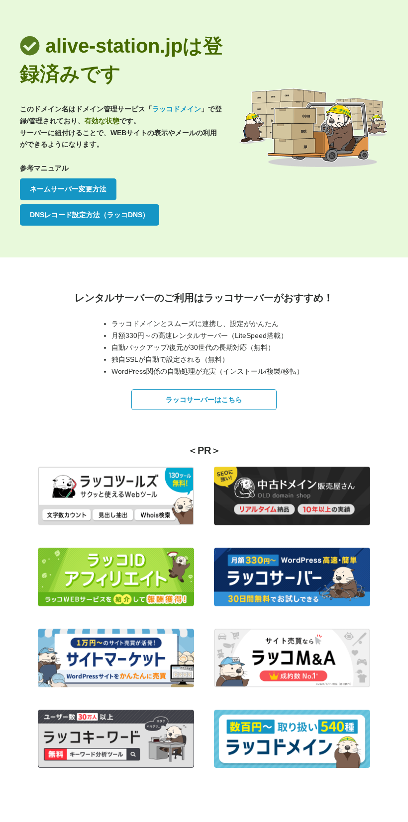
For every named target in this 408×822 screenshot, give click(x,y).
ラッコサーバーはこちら (204, 400)
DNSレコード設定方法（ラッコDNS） (89, 215)
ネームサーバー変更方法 (68, 189)
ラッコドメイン (176, 109)
